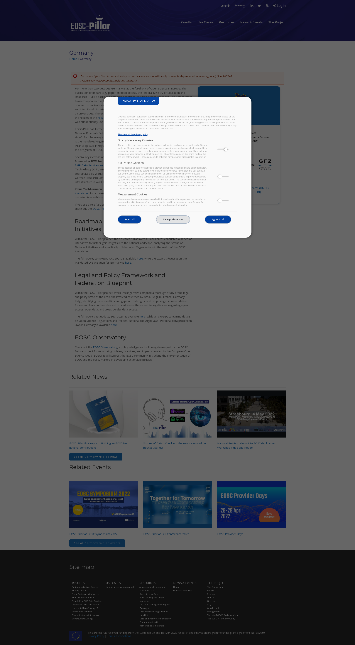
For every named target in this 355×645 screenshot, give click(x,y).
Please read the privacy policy (133, 134)
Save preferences (173, 219)
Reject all (130, 219)
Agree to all (218, 219)
